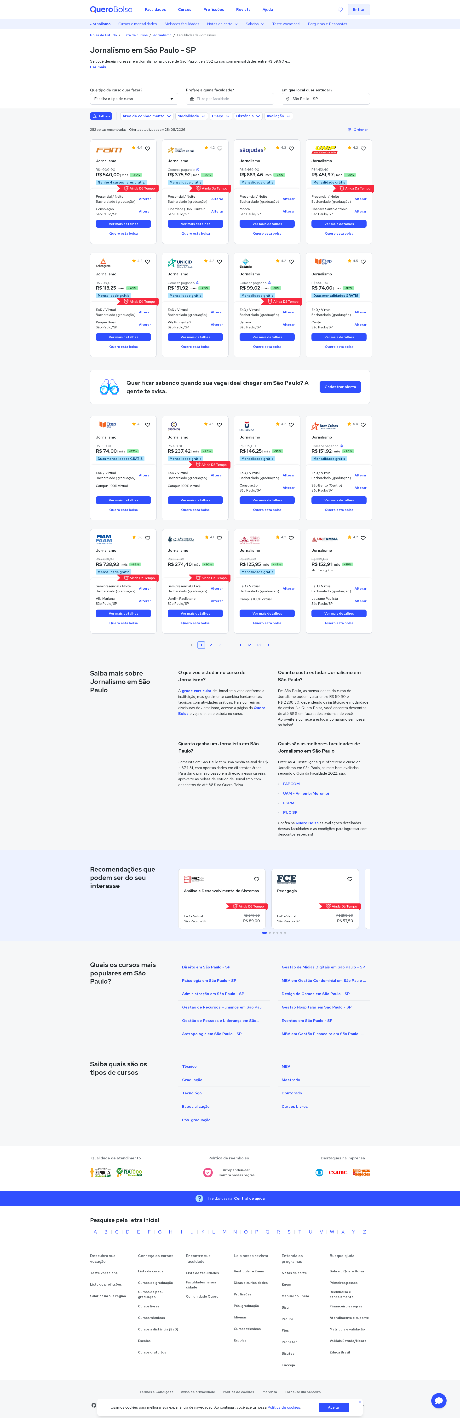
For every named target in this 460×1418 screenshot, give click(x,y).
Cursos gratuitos (152, 1352)
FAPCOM (291, 783)
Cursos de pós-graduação (150, 1294)
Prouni (287, 1319)
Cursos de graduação (155, 1283)
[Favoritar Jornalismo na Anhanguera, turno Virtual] (147, 262)
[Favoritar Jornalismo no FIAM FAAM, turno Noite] (147, 538)
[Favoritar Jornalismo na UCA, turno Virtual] (219, 425)
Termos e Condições (156, 1392)
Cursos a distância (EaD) (158, 1329)
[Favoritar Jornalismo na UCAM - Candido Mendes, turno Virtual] (291, 538)
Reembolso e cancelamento (342, 1294)
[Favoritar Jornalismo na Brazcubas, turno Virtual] (363, 425)
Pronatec (289, 1342)
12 (249, 644)
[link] (109, 150)
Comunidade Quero (202, 1296)
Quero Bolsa (307, 822)
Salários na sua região (108, 1296)
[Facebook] (94, 1405)
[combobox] (230, 99)
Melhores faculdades (182, 23)
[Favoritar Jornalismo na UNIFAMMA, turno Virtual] (363, 538)
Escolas (144, 1341)
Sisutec (288, 1353)
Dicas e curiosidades (251, 1283)
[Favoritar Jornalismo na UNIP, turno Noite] (363, 148)
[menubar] (209, 9)
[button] (439, 1400)
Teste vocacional (286, 23)
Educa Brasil (340, 1352)
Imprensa (269, 1392)
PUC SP (290, 812)
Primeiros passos (343, 1283)
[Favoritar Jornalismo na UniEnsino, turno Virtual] (291, 425)
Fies (285, 1330)
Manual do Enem (295, 1296)
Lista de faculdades (202, 1273)
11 (239, 644)
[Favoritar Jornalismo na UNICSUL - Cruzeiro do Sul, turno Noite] (220, 148)
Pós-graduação (246, 1306)
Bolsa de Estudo (103, 35)
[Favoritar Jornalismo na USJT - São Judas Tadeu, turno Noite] (291, 148)
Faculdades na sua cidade (201, 1284)
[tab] (264, 933)
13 (259, 644)
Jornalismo (100, 23)
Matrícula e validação (347, 1329)
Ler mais (98, 67)
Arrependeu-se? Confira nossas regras (236, 1172)
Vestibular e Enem (249, 1271)
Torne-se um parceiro (303, 1392)
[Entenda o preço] (198, 170)
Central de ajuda (249, 1198)
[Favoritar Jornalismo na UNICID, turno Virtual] (219, 262)
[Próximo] (268, 645)
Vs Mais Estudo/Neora (348, 1341)
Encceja (288, 1365)
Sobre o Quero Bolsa (347, 1271)
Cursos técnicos (151, 1318)
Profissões (242, 1294)
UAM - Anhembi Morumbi (306, 793)
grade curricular (197, 690)
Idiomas (240, 1317)
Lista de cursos (135, 35)
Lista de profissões (106, 1284)
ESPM (288, 803)
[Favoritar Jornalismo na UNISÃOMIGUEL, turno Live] (219, 538)
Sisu (285, 1307)
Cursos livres (148, 1306)
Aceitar (334, 1407)
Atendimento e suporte (349, 1318)
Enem (286, 1284)
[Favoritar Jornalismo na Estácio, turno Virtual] (291, 262)
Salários (252, 23)
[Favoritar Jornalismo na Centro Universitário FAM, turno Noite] (147, 148)
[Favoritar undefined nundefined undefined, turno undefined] (256, 879)
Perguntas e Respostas (327, 23)
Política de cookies (238, 1392)
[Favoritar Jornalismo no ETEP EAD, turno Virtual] (363, 262)
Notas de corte (219, 23)
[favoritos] (340, 9)
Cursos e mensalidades (137, 23)
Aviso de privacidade (198, 1392)
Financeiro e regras (346, 1306)
